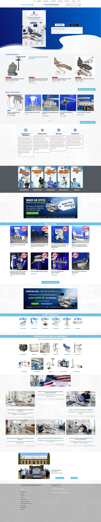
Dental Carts (66, 328)
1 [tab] (49, 121)
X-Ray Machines (77, 371)
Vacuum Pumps (63, 371)
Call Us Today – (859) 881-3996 (27, 4)
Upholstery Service (37, 189)
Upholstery (78, 328)
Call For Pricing (34, 273)
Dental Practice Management (29, 417)
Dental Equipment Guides (60, 399)
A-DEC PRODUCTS (50, 315)
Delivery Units (56, 328)
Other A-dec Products (13, 92)
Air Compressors (23, 354)
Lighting (50, 371)
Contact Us (76, 189)
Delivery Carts (56, 354)
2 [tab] (50, 121)
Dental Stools (34, 328)
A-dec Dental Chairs (12, 54)
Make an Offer (50, 224)
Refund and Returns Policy (26, 503)
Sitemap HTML (23, 507)
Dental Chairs (23, 328)
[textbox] (67, 32)
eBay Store (23, 495)
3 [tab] (51, 121)
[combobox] (67, 32)
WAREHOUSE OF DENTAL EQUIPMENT (50, 336)
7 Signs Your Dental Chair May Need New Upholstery (81, 409)
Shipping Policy (24, 499)
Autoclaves (34, 354)
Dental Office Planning (30, 445)
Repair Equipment (50, 189)
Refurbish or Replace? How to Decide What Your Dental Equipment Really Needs (50, 392)
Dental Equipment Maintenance (89, 445)
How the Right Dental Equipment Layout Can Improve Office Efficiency (20, 439)
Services (22, 493)
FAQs (22, 497)
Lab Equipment (37, 371)
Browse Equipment (24, 189)
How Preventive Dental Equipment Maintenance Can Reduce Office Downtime (80, 439)
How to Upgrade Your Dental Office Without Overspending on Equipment (20, 410)
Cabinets (45, 354)
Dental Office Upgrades (90, 416)
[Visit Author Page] (20, 407)
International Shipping (25, 501)
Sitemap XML (23, 505)
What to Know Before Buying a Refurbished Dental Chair (50, 438)
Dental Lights (45, 328)
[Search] (79, 5)
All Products (23, 491)
